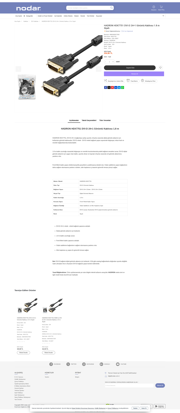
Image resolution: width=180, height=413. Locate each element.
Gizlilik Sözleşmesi (20, 379)
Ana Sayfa (18, 16)
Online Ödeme (68, 16)
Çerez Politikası (19, 381)
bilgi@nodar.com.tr (114, 376)
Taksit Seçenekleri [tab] (89, 120)
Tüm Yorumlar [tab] (105, 120)
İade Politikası (19, 392)
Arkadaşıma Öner (150, 81)
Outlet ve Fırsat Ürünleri (45, 16)
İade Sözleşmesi (19, 395)
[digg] (115, 87)
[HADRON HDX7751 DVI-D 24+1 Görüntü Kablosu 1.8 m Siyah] (58, 68)
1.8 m (109, 48)
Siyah (110, 46)
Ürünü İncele (23, 352)
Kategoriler (29, 16)
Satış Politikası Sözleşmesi (22, 397)
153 (113, 44)
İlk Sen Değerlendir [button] (128, 31)
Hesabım (153, 10)
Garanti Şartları (19, 388)
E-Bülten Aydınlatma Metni (22, 386)
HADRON (112, 40)
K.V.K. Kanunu (19, 377)
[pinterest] (112, 87)
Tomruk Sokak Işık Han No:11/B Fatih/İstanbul (122, 373)
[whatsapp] (122, 87)
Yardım (47, 377)
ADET (118, 61)
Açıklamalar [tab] (74, 120)
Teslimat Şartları (19, 390)
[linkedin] (119, 87)
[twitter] (109, 87)
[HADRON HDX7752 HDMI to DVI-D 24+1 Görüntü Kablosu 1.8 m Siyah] (52, 306)
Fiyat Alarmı (134, 81)
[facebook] (105, 87)
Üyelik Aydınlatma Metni (22, 383)
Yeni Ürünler (18, 399)
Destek (83, 16)
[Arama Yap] (112, 8)
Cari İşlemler (58, 16)
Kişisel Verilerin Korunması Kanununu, (83, 408)
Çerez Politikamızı (113, 408)
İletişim (76, 16)
